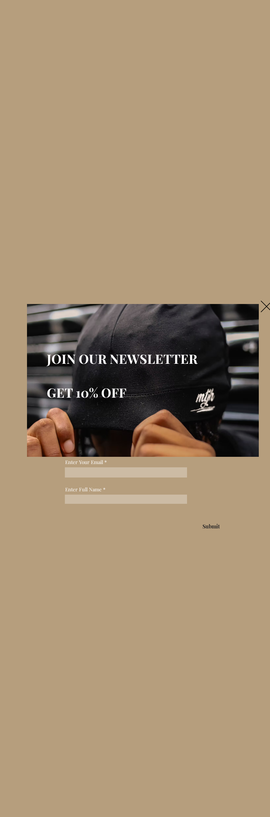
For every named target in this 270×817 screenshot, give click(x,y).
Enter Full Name (83, 489)
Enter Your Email (84, 462)
